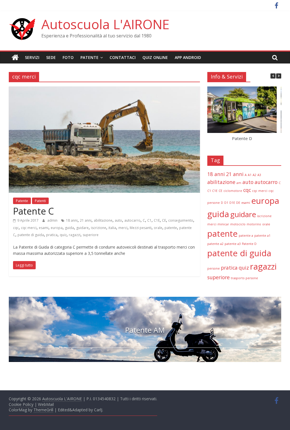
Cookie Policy (21, 404)
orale (158, 227)
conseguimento (180, 220)
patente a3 (233, 244)
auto (118, 220)
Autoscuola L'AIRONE (105, 24)
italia (112, 227)
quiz (63, 234)
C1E (157, 220)
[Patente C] (104, 90)
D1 (226, 203)
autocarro (132, 220)
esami (43, 227)
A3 (259, 175)
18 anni (72, 220)
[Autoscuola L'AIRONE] (15, 57)
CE (164, 220)
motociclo (238, 224)
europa (57, 227)
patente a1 (262, 236)
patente (171, 227)
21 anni (85, 220)
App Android (188, 57)
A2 (254, 175)
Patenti (40, 200)
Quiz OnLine (155, 57)
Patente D (242, 138)
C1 (149, 220)
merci (122, 227)
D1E (232, 203)
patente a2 (215, 244)
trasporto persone (244, 278)
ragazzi (74, 234)
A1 (249, 175)
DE (238, 203)
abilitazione (103, 220)
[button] (278, 76)
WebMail (46, 404)
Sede (51, 57)
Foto (68, 57)
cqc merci (29, 227)
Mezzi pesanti (141, 227)
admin (52, 220)
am (238, 183)
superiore (91, 234)
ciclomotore (232, 191)
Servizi (32, 57)
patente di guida (31, 234)
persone (213, 268)
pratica (51, 234)
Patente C (33, 211)
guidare (82, 227)
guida (69, 227)
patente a (246, 236)
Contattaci (123, 57)
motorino (254, 224)
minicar (223, 224)
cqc (16, 227)
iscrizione (98, 227)
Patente (89, 57)
